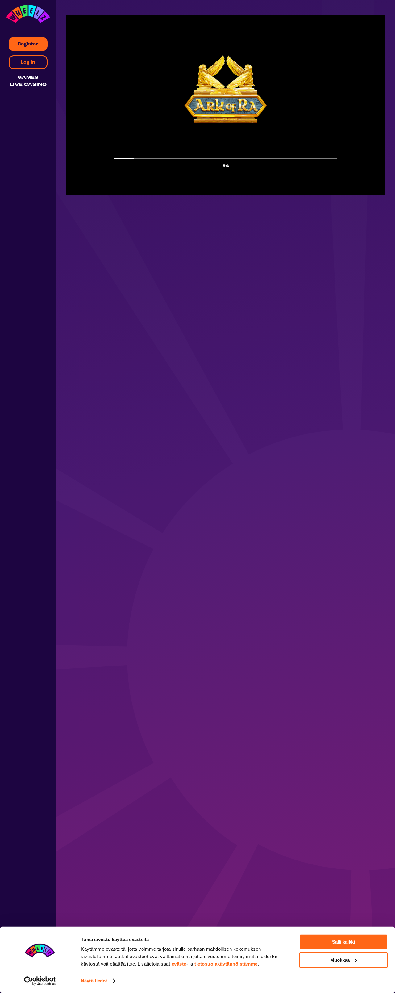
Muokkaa (340, 959)
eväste (179, 963)
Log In (28, 62)
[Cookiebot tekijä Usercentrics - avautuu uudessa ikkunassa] (40, 981)
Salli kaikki (343, 941)
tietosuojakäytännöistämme (226, 963)
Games (28, 77)
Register (28, 44)
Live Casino (28, 84)
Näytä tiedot (94, 980)
